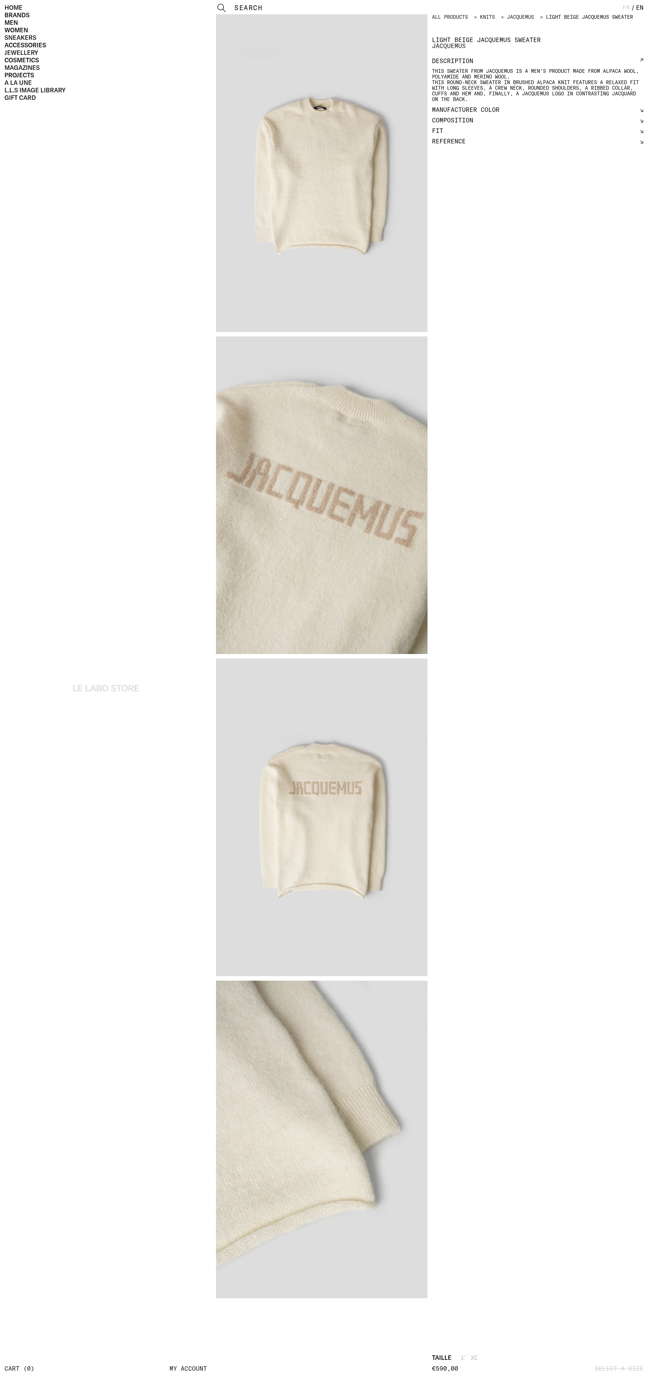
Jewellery (21, 52)
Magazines (22, 67)
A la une (18, 82)
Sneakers (20, 37)
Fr (626, 7)
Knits (487, 17)
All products (450, 17)
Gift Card (20, 97)
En (640, 7)
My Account (188, 1368)
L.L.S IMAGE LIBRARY (35, 90)
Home (13, 7)
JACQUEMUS (520, 17)
